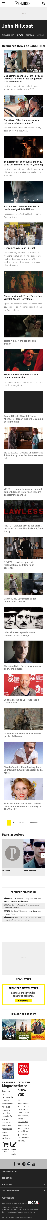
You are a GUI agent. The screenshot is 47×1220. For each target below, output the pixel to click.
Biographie (8, 35)
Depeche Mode (30, 870)
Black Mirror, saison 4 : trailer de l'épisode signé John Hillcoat (21, 208)
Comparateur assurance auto (12, 1207)
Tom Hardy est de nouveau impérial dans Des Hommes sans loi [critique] (23, 163)
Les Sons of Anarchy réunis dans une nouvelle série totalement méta (22, 918)
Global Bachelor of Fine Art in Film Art (15, 1210)
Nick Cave (6, 870)
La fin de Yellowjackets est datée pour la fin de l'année (22, 912)
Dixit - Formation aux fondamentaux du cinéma (18, 1212)
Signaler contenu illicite (23, 1217)
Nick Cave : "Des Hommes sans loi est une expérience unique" (22, 121)
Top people (7, 1184)
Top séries (7, 1178)
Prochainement (9, 1172)
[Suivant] (43, 855)
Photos (30, 35)
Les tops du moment (11, 1191)
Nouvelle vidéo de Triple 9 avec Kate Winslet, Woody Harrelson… (23, 297)
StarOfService (34, 1210)
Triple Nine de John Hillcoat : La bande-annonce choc (21, 376)
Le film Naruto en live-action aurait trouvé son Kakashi (22, 906)
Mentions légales (8, 1217)
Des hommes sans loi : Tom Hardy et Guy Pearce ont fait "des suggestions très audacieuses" (23, 78)
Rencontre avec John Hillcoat (19, 248)
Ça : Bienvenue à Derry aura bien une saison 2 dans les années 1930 (22, 899)
